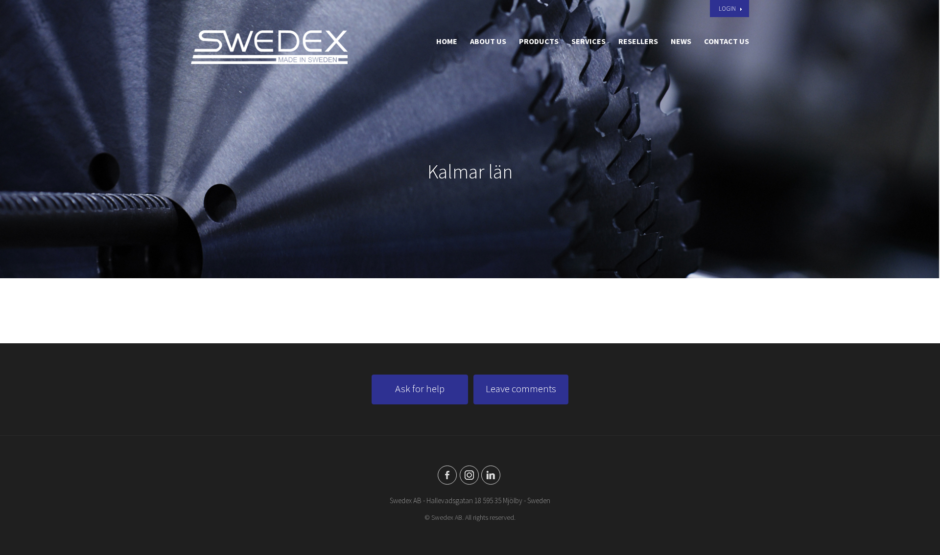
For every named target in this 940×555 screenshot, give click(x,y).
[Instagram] (469, 475)
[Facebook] (447, 475)
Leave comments (521, 388)
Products (539, 41)
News (681, 41)
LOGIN (727, 8)
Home (446, 41)
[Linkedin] (490, 475)
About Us (488, 41)
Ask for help (420, 388)
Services (588, 41)
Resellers (638, 41)
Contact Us (726, 41)
